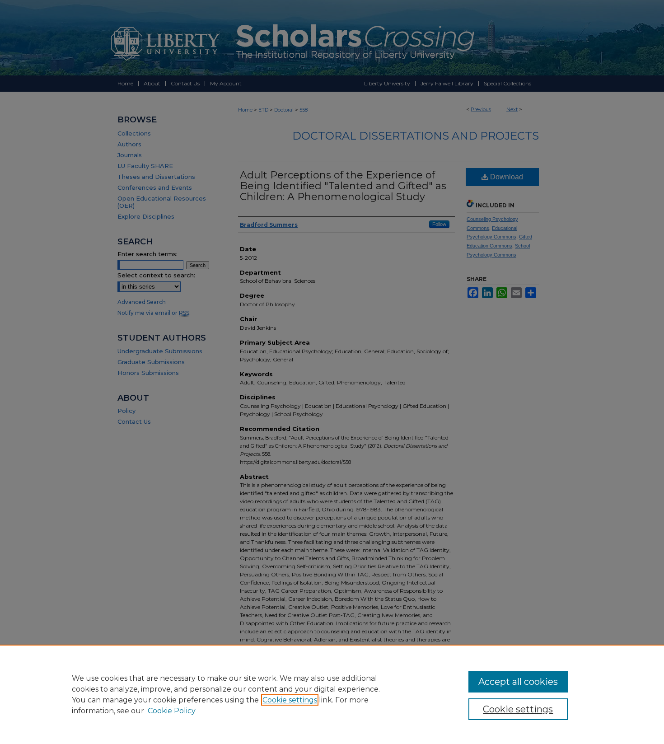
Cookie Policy (172, 711)
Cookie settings (289, 700)
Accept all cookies (518, 681)
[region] (332, 694)
